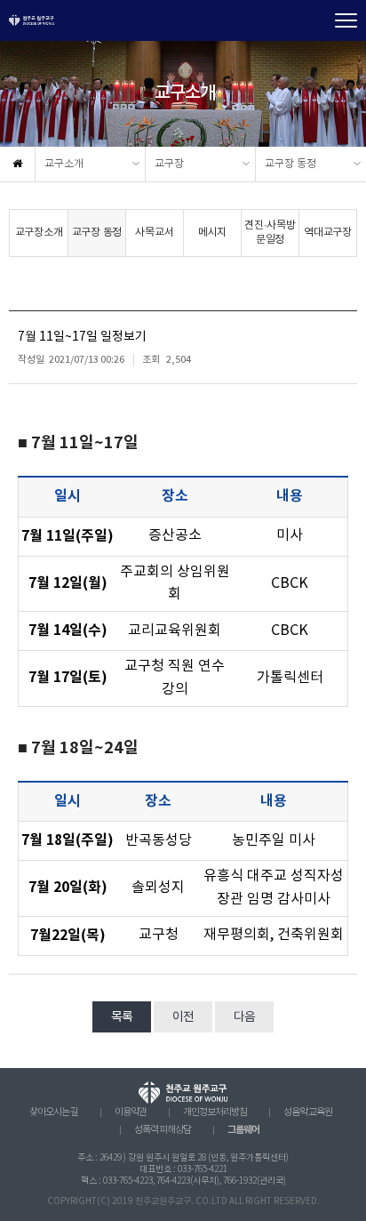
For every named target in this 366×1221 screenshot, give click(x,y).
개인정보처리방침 (215, 1112)
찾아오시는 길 (53, 1112)
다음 (244, 1017)
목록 (121, 1017)
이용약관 (131, 1112)
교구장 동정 (290, 164)
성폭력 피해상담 (162, 1130)
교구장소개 (39, 232)
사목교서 (154, 232)
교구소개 (64, 164)
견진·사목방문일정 (270, 232)
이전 (183, 1017)
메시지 (212, 232)
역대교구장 (328, 232)
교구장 (169, 164)
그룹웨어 (243, 1130)
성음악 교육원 (307, 1112)
